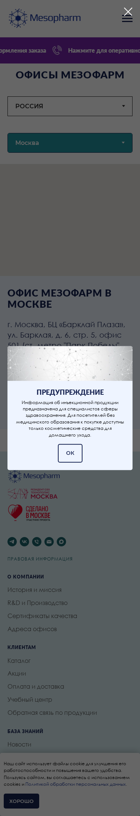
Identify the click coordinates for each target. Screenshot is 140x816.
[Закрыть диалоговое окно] (128, 12)
